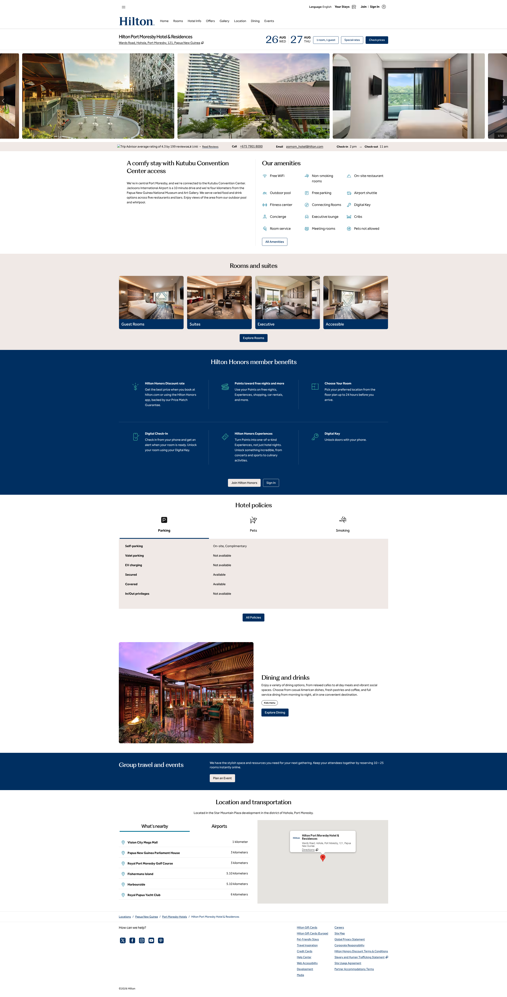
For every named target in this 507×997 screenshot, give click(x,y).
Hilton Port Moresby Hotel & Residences (215, 916)
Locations (125, 916)
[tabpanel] (253, 574)
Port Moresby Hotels (174, 916)
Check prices (378, 40)
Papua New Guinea (146, 916)
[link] (251, 146)
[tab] (164, 526)
